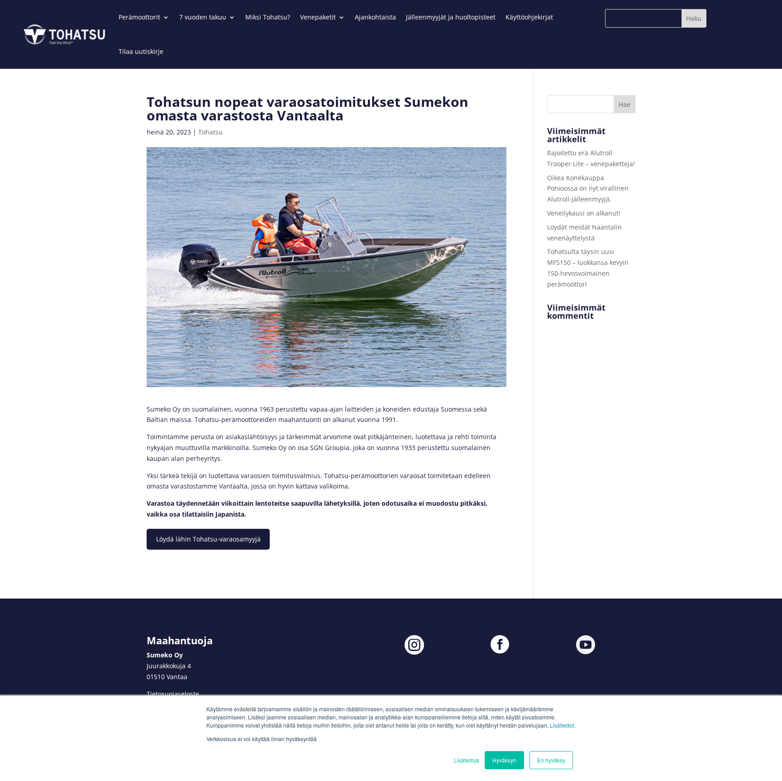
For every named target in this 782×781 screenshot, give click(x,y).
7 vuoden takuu (202, 17)
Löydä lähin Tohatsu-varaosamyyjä (208, 539)
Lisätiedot (562, 725)
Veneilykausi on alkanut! (583, 213)
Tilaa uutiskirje (141, 51)
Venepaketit (318, 17)
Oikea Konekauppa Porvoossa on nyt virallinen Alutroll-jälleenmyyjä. (588, 188)
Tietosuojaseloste (173, 694)
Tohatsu (210, 132)
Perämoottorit (139, 17)
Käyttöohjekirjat (529, 17)
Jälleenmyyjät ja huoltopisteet (451, 17)
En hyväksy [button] (551, 760)
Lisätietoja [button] (466, 760)
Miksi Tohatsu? (267, 17)
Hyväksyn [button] (504, 760)
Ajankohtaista (375, 17)
